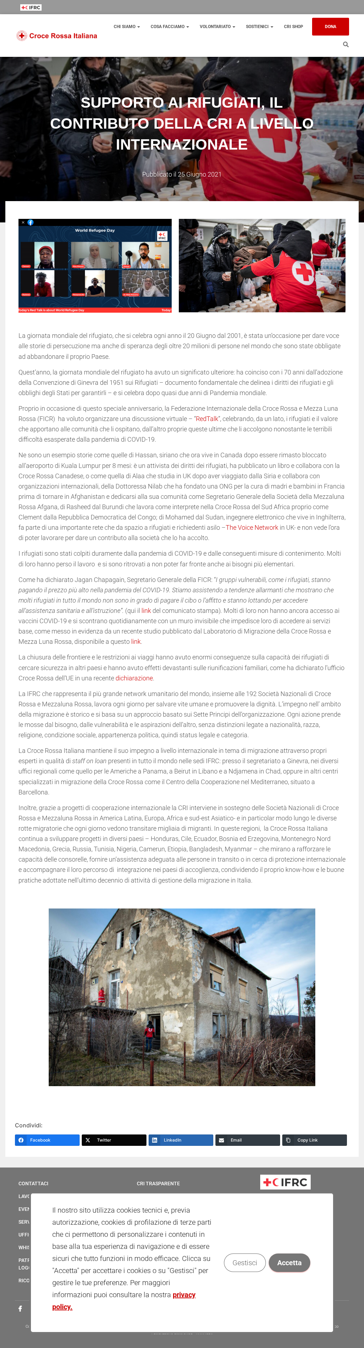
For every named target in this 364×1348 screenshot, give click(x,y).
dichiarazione (134, 678)
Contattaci (33, 1183)
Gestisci (244, 1262)
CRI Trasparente (158, 1183)
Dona (330, 26)
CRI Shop (293, 26)
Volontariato (216, 26)
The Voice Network (252, 527)
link (146, 610)
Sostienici (258, 26)
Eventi (27, 1209)
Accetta (289, 1262)
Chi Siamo (125, 26)
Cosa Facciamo (168, 26)
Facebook (20, 1309)
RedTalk (207, 418)
